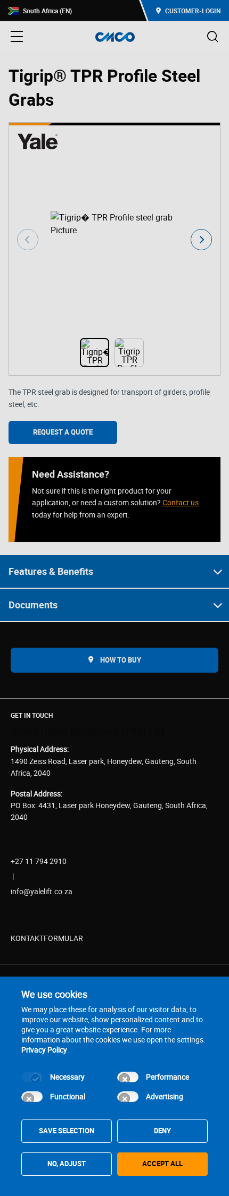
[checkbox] (32, 1077)
